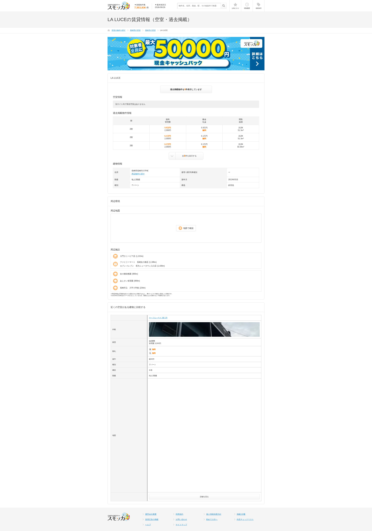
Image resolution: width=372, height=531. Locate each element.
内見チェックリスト (245, 519)
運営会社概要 (151, 514)
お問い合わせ (181, 519)
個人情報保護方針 (213, 514)
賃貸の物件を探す (119, 30)
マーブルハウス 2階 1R (158, 318)
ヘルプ (148, 525)
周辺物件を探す (138, 174)
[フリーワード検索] (223, 6)
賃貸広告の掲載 (151, 519)
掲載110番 (241, 514)
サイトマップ (181, 525)
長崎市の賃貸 (150, 30)
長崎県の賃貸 (135, 30)
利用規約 (179, 514)
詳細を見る (204, 497)
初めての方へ (212, 519)
